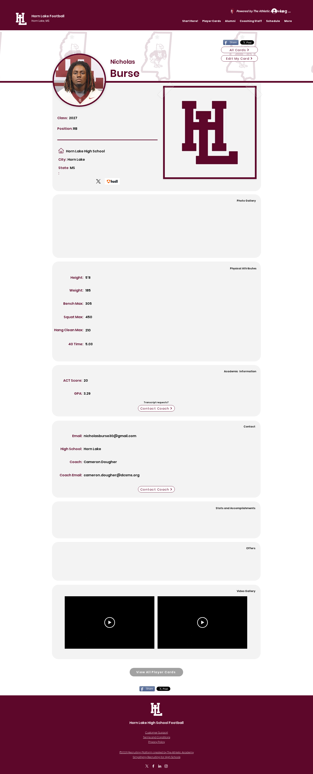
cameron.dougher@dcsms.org (111, 475)
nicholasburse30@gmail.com (110, 435)
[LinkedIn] (160, 766)
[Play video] (109, 622)
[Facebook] (153, 766)
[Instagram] (166, 766)
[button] (211, 21)
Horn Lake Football (48, 16)
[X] (147, 766)
